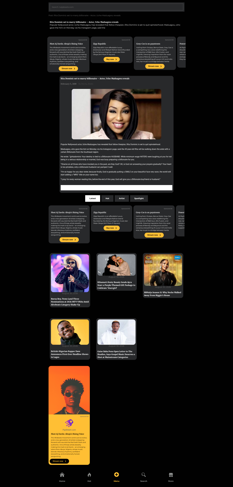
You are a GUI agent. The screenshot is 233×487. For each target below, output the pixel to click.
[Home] (62, 474)
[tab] (92, 198)
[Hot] (89, 474)
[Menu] (116, 474)
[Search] (143, 474)
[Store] (170, 474)
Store (171, 481)
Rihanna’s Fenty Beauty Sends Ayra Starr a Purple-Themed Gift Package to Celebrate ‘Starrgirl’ (116, 285)
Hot (89, 481)
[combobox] (116, 7)
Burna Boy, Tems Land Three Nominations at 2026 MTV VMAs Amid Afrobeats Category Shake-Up (70, 302)
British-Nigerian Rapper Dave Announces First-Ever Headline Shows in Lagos (69, 354)
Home (62, 481)
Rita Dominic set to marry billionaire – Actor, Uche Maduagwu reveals (84, 22)
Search (143, 481)
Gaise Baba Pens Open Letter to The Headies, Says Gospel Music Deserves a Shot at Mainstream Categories (116, 354)
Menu (116, 481)
